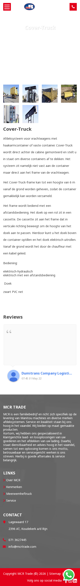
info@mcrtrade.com (22, 547)
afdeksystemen (14, 422)
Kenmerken (14, 487)
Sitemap (55, 574)
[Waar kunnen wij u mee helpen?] (69, 575)
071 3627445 (17, 540)
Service (11, 500)
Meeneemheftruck (19, 494)
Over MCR (13, 480)
